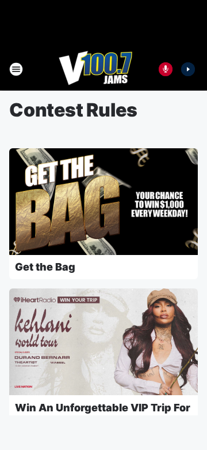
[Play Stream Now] (188, 69)
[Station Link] (95, 69)
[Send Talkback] (165, 69)
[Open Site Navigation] (16, 69)
